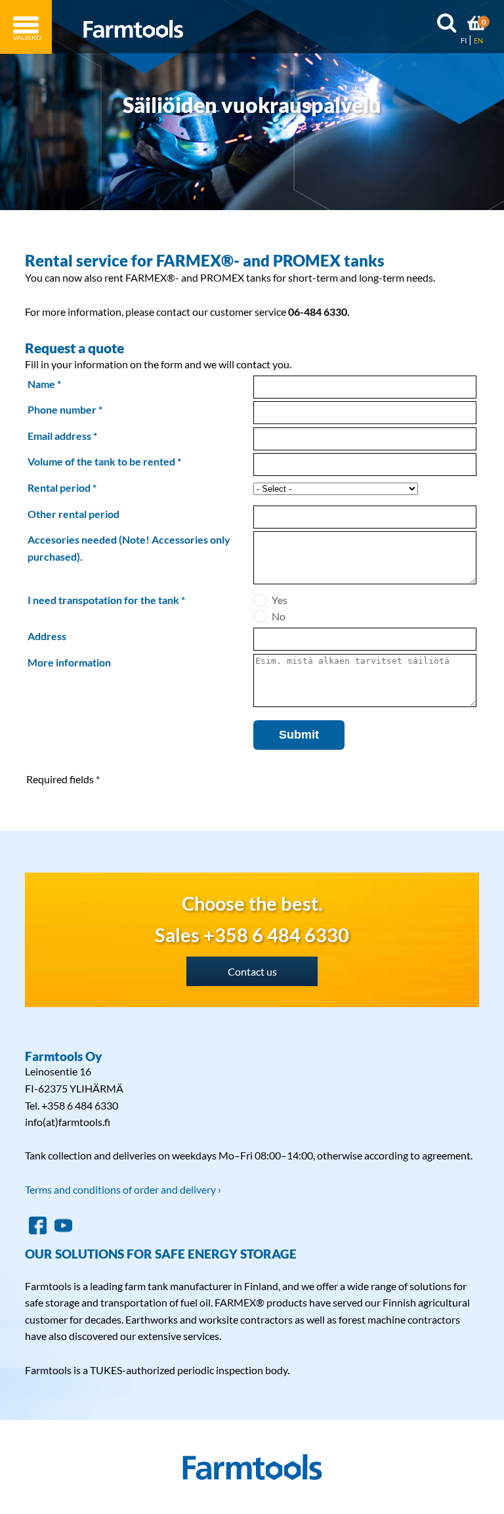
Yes (279, 600)
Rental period (59, 487)
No (278, 616)
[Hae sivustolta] (446, 25)
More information (69, 662)
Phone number (62, 409)
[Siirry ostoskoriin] (476, 25)
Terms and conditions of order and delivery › (123, 1189)
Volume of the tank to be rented (101, 461)
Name (41, 384)
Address (47, 636)
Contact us (252, 971)
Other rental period (73, 514)
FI (464, 40)
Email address (59, 435)
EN (478, 40)
